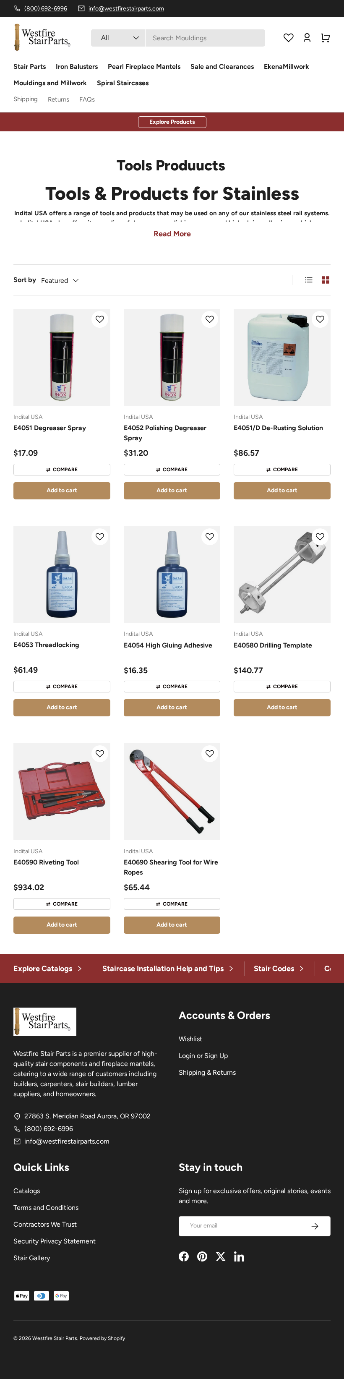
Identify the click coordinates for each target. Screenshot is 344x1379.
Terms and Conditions (45, 1208)
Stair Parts (29, 67)
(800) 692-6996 (48, 1129)
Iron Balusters (77, 67)
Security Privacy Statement (54, 1241)
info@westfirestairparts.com (66, 1141)
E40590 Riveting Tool (46, 862)
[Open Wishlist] (288, 38)
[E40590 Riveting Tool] (61, 791)
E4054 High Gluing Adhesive (168, 645)
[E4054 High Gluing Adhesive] (172, 574)
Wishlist (190, 1039)
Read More (172, 233)
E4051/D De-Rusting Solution (278, 428)
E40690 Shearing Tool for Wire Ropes (171, 867)
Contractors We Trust (45, 1224)
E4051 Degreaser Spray (49, 428)
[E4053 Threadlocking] (61, 574)
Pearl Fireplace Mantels (144, 67)
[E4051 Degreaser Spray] (61, 357)
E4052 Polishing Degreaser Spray (165, 433)
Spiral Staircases (123, 83)
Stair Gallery (31, 1258)
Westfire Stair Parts (54, 1338)
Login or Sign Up (203, 1056)
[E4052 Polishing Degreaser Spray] (172, 357)
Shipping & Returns (207, 1072)
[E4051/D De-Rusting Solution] (282, 357)
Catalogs (26, 1191)
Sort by (24, 280)
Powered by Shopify (102, 1338)
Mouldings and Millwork (50, 83)
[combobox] (178, 38)
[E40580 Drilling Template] (282, 574)
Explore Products (172, 121)
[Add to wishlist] (99, 319)
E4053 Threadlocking (46, 645)
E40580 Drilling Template (273, 645)
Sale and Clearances (222, 67)
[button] (325, 38)
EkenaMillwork (286, 67)
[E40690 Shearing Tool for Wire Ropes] (172, 791)
